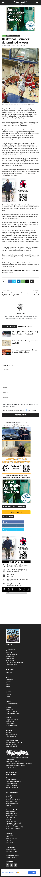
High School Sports (11, 35)
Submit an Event (10, 723)
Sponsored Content (11, 783)
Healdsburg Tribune (11, 813)
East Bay (8, 840)
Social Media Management (13, 781)
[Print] (32, 281)
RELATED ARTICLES (9, 327)
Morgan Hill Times (11, 821)
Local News (9, 679)
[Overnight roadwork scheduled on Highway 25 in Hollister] (6, 352)
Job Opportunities (11, 849)
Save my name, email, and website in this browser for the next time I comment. (20, 405)
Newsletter (9, 651)
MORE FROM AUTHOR (25, 327)
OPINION (8, 691)
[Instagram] (11, 865)
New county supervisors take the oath (30, 294)
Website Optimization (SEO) (14, 780)
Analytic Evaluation (11, 785)
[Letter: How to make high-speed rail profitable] (6, 343)
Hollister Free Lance (11, 815)
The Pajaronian (10, 827)
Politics (8, 686)
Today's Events (10, 721)
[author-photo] (20, 307)
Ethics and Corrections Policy (14, 662)
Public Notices (10, 673)
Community (9, 693)
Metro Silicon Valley (11, 801)
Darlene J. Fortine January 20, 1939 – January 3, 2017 (10, 294)
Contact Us (9, 653)
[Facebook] (10, 281)
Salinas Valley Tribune (12, 825)
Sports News (9, 710)
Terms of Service (10, 660)
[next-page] (6, 359)
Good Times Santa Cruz (13, 800)
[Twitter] (14, 281)
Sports (3, 35)
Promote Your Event (12, 725)
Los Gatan (9, 819)
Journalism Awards (11, 851)
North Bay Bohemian (12, 803)
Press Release (10, 656)
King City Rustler (10, 817)
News (18, 35)
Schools (8, 685)
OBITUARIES (9, 730)
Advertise (8, 671)
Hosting (8, 778)
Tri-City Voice (9, 829)
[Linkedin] (18, 281)
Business (8, 681)
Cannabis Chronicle (11, 839)
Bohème (8, 837)
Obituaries (9, 732)
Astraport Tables (11, 744)
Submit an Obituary (11, 736)
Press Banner (10, 823)
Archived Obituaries (11, 734)
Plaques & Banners (11, 664)
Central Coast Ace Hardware (14, 742)
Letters (8, 696)
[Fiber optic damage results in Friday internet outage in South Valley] (6, 334)
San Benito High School (12, 713)
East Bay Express (11, 798)
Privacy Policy (10, 658)
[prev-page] (3, 359)
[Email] (27, 281)
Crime (7, 683)
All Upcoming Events (12, 720)
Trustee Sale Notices (12, 768)
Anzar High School (11, 711)
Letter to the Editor (11, 654)
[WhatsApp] (23, 281)
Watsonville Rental (11, 746)
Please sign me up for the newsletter (14, 410)
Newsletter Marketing (12, 787)
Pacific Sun (9, 805)
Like (21, 522)
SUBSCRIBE (9, 644)
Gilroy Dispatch (10, 811)
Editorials (8, 695)
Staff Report (7, 45)
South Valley (9, 842)
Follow (20, 526)
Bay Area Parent (10, 835)
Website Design (10, 776)
